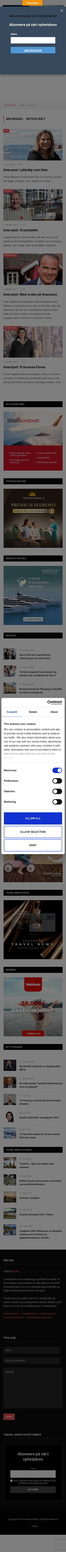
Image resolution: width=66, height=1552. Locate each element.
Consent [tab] (12, 711)
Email (14, 34)
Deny (33, 845)
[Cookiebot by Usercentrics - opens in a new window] (47, 702)
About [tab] (54, 711)
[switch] (57, 781)
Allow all (33, 818)
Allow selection (33, 831)
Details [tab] (33, 711)
